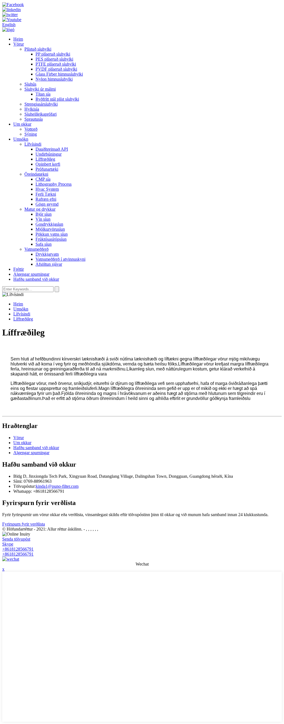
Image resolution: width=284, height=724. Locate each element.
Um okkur (22, 124)
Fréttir (18, 269)
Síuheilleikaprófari (40, 114)
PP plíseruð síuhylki (53, 54)
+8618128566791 (18, 549)
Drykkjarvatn (47, 254)
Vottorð (30, 129)
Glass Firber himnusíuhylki (59, 74)
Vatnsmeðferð (36, 249)
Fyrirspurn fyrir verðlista (23, 524)
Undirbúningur (49, 154)
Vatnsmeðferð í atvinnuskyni (60, 259)
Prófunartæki (47, 169)
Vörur (18, 44)
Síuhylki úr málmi (40, 89)
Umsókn (20, 139)
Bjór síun (44, 214)
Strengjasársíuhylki (41, 104)
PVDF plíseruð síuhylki (56, 69)
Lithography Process (54, 184)
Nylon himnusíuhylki (54, 79)
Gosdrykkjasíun (49, 224)
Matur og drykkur (39, 209)
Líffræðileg (45, 159)
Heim (18, 39)
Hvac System (47, 189)
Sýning (30, 134)
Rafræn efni (46, 199)
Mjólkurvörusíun (50, 229)
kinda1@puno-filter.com (57, 486)
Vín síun (43, 219)
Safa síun (44, 244)
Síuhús (30, 84)
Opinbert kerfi (48, 164)
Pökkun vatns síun (52, 234)
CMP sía (43, 179)
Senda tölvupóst (16, 539)
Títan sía (43, 94)
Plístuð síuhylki (37, 49)
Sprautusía (33, 119)
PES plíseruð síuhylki (54, 59)
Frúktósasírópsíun (51, 239)
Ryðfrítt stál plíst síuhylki (57, 99)
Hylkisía (31, 109)
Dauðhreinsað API (52, 149)
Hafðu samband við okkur (36, 279)
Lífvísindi (32, 144)
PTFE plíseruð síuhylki (56, 64)
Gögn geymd (47, 204)
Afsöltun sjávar (49, 264)
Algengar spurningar (31, 274)
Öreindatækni (36, 174)
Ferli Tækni (46, 194)
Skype (7, 544)
